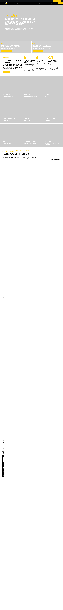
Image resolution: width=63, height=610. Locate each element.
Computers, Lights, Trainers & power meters (30, 97)
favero (27, 118)
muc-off (6, 94)
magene (27, 94)
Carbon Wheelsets (7, 143)
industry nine (9, 118)
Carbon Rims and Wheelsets (30, 143)
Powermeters (48, 120)
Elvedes (48, 141)
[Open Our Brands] (22, 3)
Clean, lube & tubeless (8, 96)
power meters (27, 120)
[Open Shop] (27, 3)
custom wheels (6, 120)
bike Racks (47, 96)
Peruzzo (48, 94)
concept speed (30, 141)
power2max (50, 118)
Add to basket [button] (3, 472)
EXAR (5, 141)
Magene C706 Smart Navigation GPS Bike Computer (3, 442)
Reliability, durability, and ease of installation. (52, 144)
